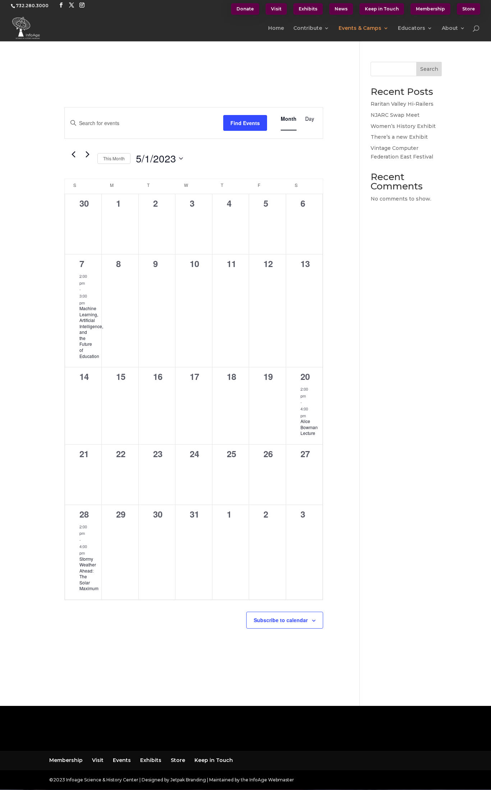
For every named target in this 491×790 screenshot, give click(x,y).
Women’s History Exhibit (403, 126)
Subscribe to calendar (281, 620)
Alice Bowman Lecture (309, 427)
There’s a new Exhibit (399, 137)
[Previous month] (73, 154)
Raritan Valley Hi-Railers (402, 104)
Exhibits (308, 9)
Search (429, 69)
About (450, 28)
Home (276, 28)
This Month (114, 158)
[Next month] (87, 154)
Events (122, 760)
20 (305, 376)
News (341, 9)
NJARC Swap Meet (395, 115)
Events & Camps (360, 28)
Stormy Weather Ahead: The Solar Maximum (88, 574)
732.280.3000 (32, 5)
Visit (276, 9)
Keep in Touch (382, 9)
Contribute (307, 28)
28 (84, 514)
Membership (430, 9)
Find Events (245, 123)
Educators (411, 28)
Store (468, 9)
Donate (245, 9)
